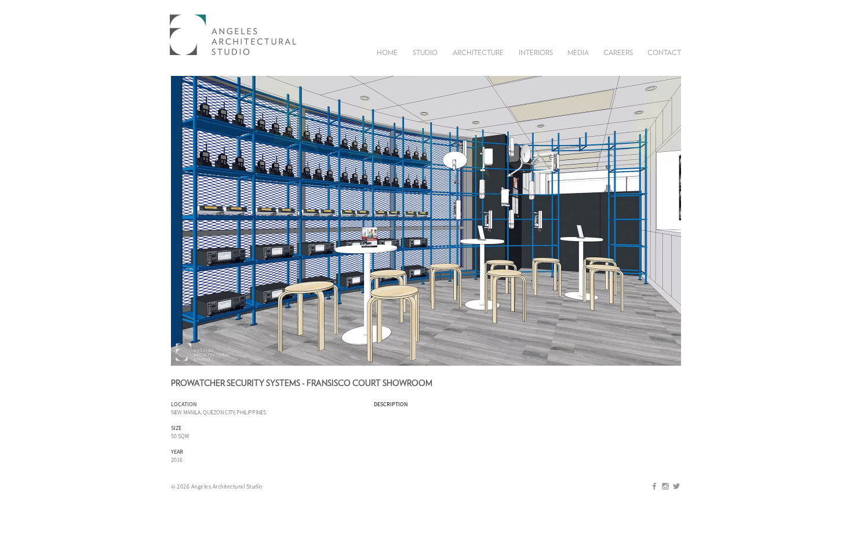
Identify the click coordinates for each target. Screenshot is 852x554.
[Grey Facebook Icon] (654, 486)
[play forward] (666, 221)
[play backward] (185, 221)
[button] (425, 51)
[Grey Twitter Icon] (676, 486)
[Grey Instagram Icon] (665, 486)
